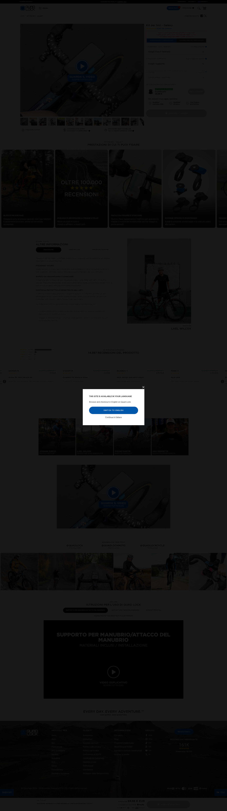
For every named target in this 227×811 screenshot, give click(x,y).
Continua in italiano (113, 417)
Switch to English (113, 410)
